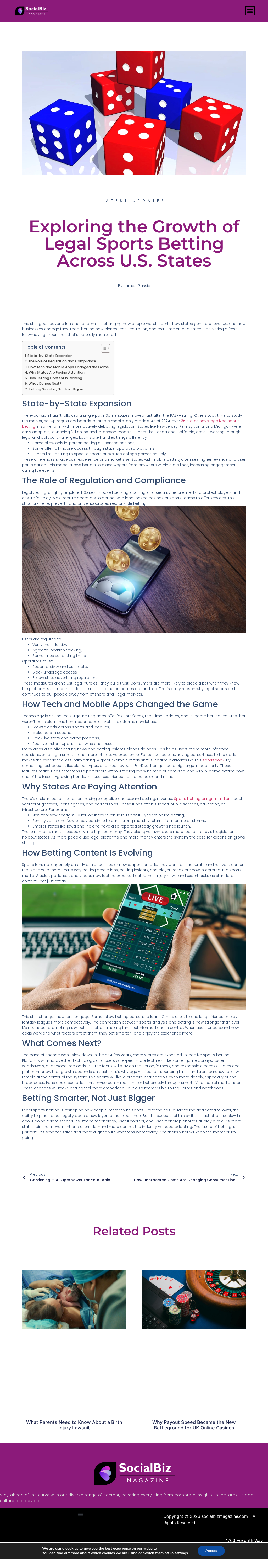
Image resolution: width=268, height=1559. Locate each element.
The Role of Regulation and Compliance (62, 361)
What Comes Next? (45, 383)
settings (181, 1553)
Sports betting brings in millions (203, 798)
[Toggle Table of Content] (103, 348)
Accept (211, 1550)
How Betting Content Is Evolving (55, 378)
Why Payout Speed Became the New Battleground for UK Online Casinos (194, 1425)
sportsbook (213, 760)
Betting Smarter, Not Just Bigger (56, 389)
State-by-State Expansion (49, 355)
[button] (250, 10)
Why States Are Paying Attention (57, 372)
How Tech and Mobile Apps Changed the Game (68, 367)
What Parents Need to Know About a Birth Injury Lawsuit (74, 1425)
